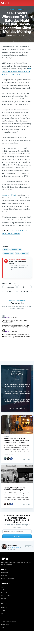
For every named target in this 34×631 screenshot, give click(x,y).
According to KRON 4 (9, 195)
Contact (3, 598)
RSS (2, 613)
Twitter (3, 610)
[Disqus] (17, 337)
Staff (2, 590)
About (3, 587)
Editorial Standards (6, 593)
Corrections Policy (6, 595)
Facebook (4, 607)
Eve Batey (21, 9)
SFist (4, 558)
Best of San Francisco (7, 578)
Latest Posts (4, 572)
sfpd (17, 253)
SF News (12, 9)
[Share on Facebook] (11, 458)
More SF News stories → (17, 408)
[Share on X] (8, 458)
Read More (28, 547)
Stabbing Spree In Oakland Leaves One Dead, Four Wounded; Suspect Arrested (17, 393)
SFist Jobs (4, 575)
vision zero (25, 253)
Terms (2, 627)
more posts (15, 547)
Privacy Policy (5, 624)
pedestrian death (16, 249)
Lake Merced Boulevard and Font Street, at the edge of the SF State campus (16, 71)
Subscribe (17, 536)
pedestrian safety (8, 253)
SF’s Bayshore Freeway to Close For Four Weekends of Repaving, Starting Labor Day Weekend (17, 401)
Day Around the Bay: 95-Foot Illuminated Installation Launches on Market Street (17, 385)
